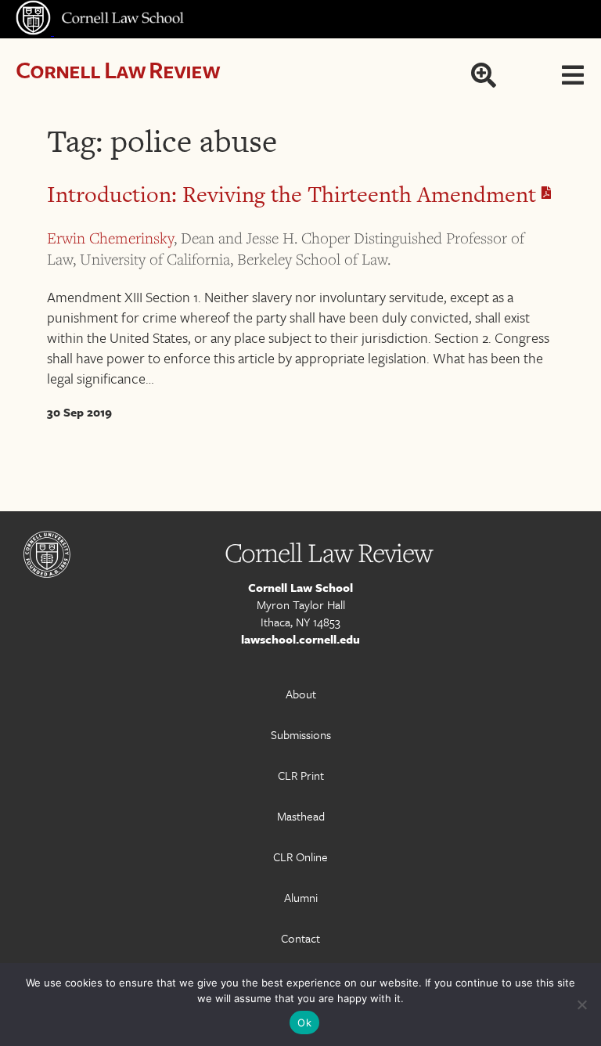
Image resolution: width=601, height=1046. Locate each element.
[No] (581, 1004)
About (301, 693)
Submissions (301, 734)
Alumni (301, 897)
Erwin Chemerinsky (110, 238)
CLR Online (300, 856)
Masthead (301, 815)
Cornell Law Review (118, 69)
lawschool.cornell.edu (300, 638)
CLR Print (301, 775)
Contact (300, 938)
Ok (304, 1022)
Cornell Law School (300, 587)
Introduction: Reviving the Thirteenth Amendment (294, 194)
